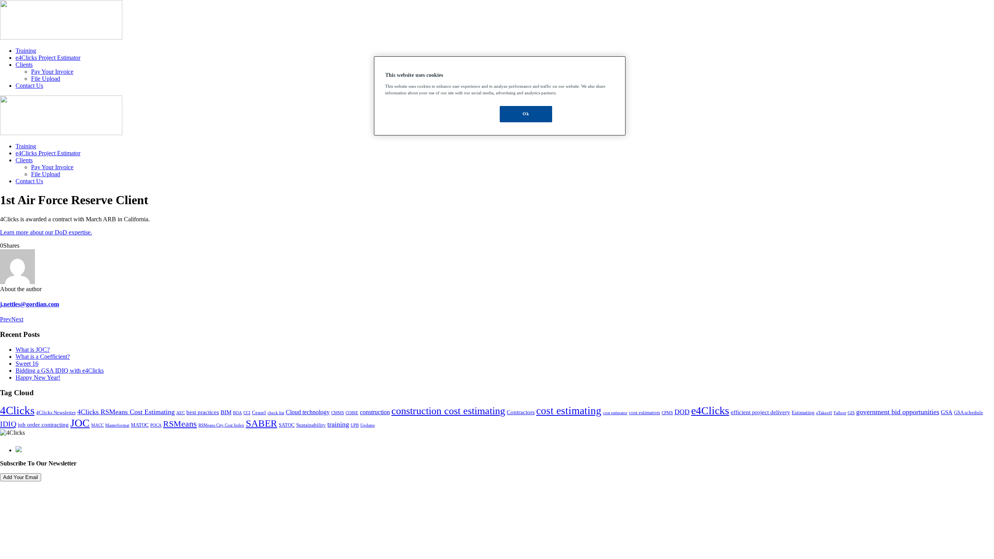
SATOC (287, 425)
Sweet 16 (27, 363)
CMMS (337, 413)
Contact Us (29, 85)
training (338, 424)
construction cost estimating (448, 411)
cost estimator (615, 413)
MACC (97, 425)
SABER (261, 423)
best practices (202, 412)
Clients (24, 64)
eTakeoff (824, 413)
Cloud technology (308, 412)
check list (276, 413)
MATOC (140, 425)
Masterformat (117, 425)
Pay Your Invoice (52, 71)
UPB (355, 425)
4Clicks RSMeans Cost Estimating (126, 412)
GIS (851, 413)
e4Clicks (710, 410)
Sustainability (311, 425)
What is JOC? (33, 349)
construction (375, 412)
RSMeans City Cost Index (221, 425)
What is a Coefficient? (43, 356)
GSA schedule (968, 412)
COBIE (352, 413)
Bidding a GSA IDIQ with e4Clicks (60, 370)
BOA (237, 413)
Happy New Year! (38, 377)
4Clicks (17, 410)
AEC (180, 413)
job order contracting (43, 425)
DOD (682, 412)
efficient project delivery (760, 412)
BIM (226, 412)
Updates (367, 425)
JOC (80, 423)
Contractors (521, 412)
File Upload (45, 78)
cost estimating (568, 411)
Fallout (840, 413)
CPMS (667, 413)
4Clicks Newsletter (56, 412)
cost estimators (644, 412)
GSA (946, 412)
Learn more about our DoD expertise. (46, 232)
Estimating (803, 412)
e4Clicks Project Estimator (48, 57)
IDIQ (8, 424)
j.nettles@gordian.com (29, 304)
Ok (526, 113)
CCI (246, 413)
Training (26, 50)
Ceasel (259, 412)
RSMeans (180, 424)
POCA (156, 425)
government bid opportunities (897, 412)
